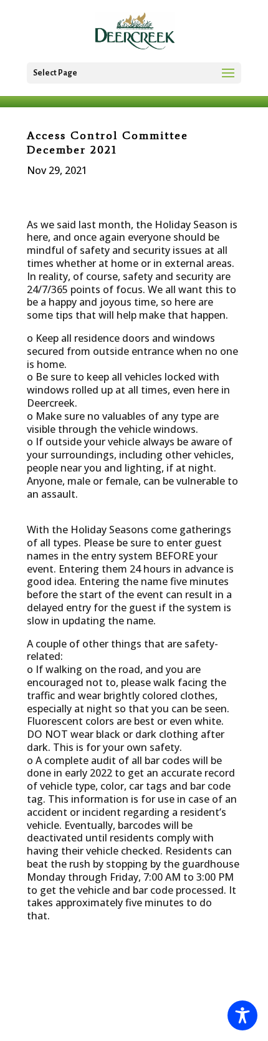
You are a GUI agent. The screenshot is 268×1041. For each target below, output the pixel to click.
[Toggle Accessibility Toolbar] (242, 1015)
